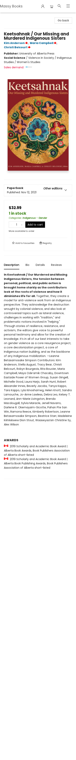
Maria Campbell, (44, 43)
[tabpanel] (38, 375)
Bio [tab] (27, 265)
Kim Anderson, (16, 43)
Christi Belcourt (15, 47)
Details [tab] (40, 265)
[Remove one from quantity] (11, 224)
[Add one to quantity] (21, 224)
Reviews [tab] (56, 265)
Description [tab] (11, 265)
